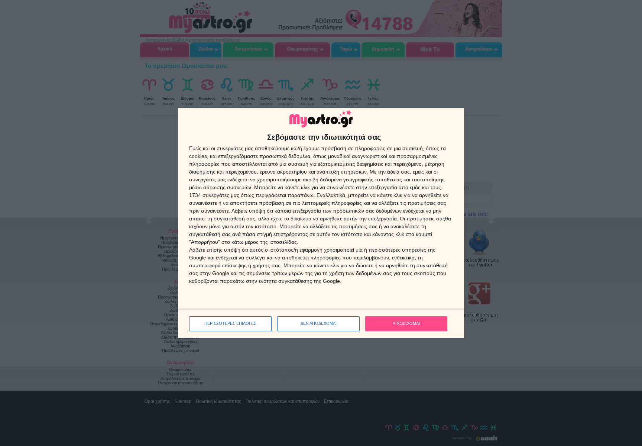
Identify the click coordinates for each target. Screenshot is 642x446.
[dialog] (321, 223)
